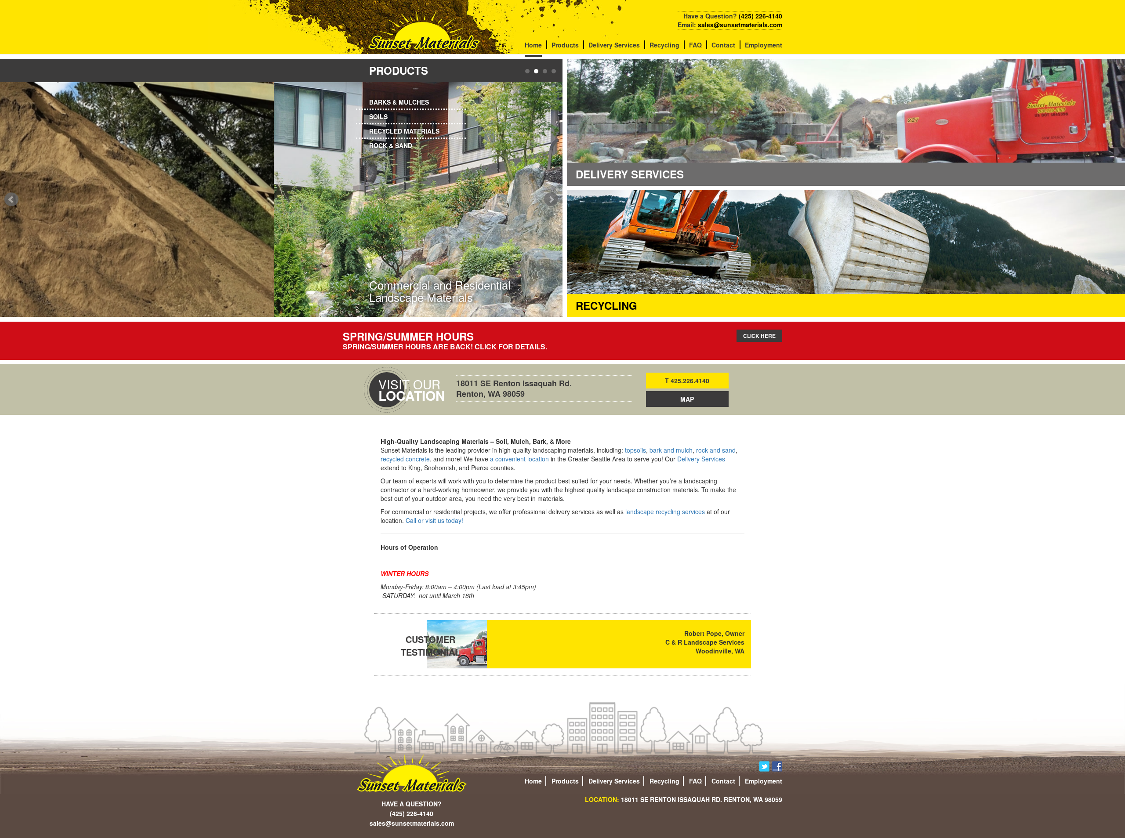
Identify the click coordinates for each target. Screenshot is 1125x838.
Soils (378, 116)
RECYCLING (606, 305)
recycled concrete (405, 458)
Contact (723, 44)
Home (533, 44)
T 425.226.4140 (687, 380)
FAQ (695, 44)
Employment (763, 44)
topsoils (635, 450)
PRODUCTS (398, 70)
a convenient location (519, 458)
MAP (687, 399)
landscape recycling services (665, 511)
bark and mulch (671, 450)
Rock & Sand (390, 145)
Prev (11, 199)
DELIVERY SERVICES (630, 174)
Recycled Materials (404, 131)
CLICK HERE (759, 336)
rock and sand (716, 450)
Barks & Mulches (399, 102)
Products (565, 44)
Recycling (664, 44)
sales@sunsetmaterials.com (740, 24)
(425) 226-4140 (760, 15)
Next (551, 199)
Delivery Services (614, 44)
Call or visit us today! (434, 520)
